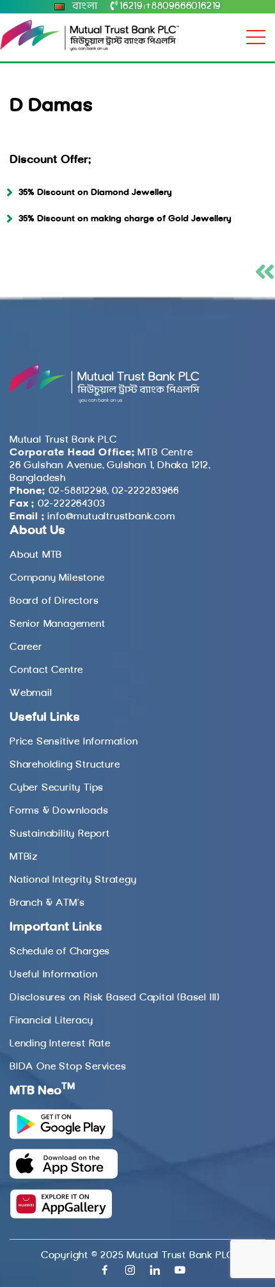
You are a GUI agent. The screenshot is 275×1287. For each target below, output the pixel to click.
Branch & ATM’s (47, 903)
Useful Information (53, 975)
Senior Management (58, 624)
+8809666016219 (183, 6)
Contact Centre (46, 670)
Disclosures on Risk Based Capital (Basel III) (115, 998)
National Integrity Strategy (73, 880)
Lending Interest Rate (60, 1044)
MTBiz (24, 857)
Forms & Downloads (59, 811)
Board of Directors (54, 601)
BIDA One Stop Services (68, 1067)
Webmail (31, 693)
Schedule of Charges (60, 952)
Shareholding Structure (65, 765)
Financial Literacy (51, 1021)
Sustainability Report (60, 834)
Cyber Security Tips (57, 788)
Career (26, 647)
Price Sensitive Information (74, 742)
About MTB (36, 555)
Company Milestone (57, 578)
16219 (131, 6)
